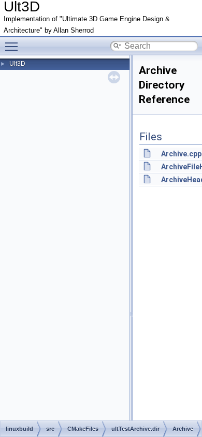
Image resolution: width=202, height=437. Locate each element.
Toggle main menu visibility (13, 46)
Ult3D (17, 63)
